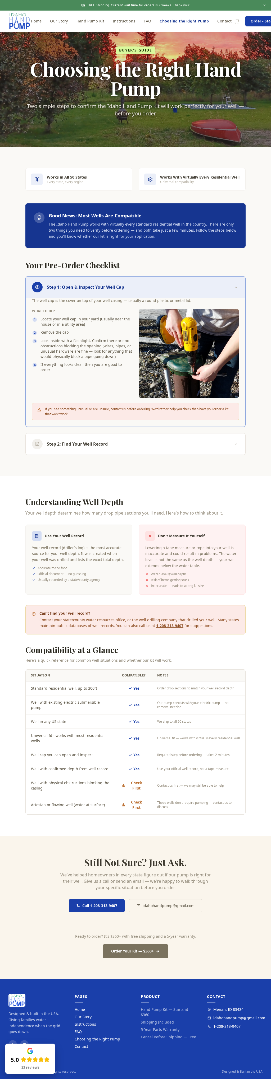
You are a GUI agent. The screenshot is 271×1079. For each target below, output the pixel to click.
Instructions (124, 21)
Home (36, 21)
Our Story (59, 21)
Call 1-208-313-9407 (99, 905)
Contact (224, 21)
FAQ (147, 21)
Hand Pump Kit (90, 21)
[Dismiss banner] (264, 5)
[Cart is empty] (237, 21)
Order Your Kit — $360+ (132, 951)
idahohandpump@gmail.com (169, 905)
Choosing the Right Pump (184, 21)
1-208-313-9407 (169, 625)
